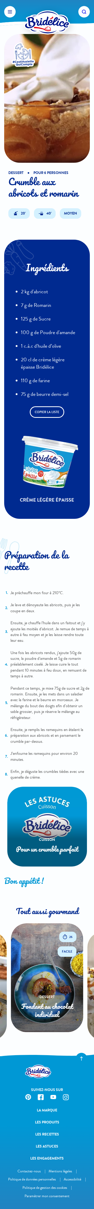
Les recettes (47, 1134)
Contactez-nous (29, 1171)
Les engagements (47, 1158)
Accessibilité (72, 1179)
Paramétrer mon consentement (47, 1196)
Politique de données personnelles (32, 1179)
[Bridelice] (47, 11)
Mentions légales (60, 1171)
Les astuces (47, 1146)
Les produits (47, 1122)
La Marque (47, 1110)
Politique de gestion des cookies (44, 1187)
